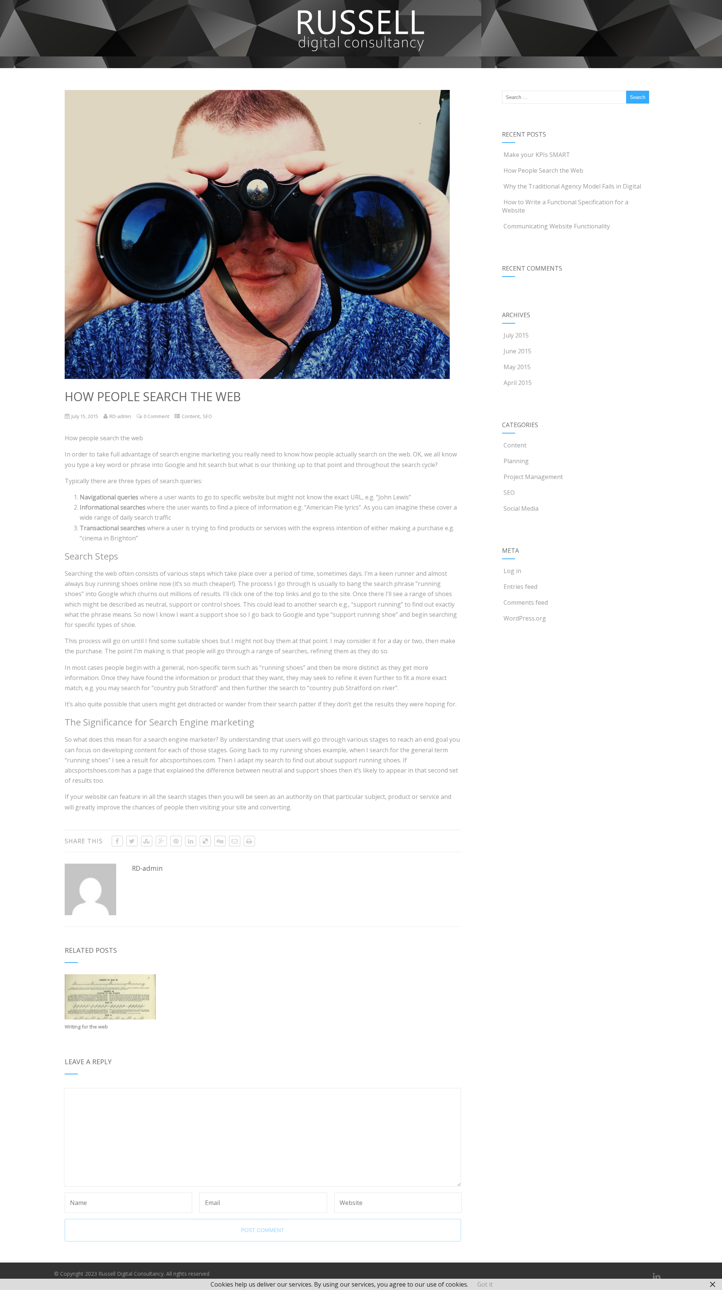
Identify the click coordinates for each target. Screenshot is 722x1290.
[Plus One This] (161, 841)
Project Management (533, 477)
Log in (512, 571)
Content (191, 416)
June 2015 (517, 351)
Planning (516, 461)
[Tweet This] (132, 841)
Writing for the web (86, 1026)
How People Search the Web (543, 170)
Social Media (521, 508)
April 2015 (518, 383)
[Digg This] (220, 841)
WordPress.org (525, 618)
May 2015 (517, 367)
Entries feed (520, 587)
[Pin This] (176, 841)
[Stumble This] (146, 841)
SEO (207, 416)
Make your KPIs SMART (537, 155)
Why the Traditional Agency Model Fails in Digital (572, 186)
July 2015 (516, 335)
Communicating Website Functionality (557, 226)
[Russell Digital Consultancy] (361, 54)
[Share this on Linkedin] (190, 841)
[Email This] (234, 841)
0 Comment (156, 416)
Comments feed (526, 602)
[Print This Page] (249, 841)
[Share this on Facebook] (117, 841)
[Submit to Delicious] (205, 841)
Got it (485, 1284)
